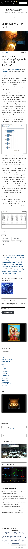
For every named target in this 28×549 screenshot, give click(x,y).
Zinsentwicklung (5, 273)
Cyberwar (5, 370)
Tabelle (19, 270)
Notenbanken (15, 268)
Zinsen (19, 271)
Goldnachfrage (19, 262)
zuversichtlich (13, 273)
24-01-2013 (6, 257)
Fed (8, 259)
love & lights (4, 378)
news (6, 52)
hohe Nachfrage (18, 264)
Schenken (22, 3)
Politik (20, 268)
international (4, 266)
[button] (14, 139)
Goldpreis (3, 264)
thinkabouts (4, 363)
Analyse (12, 257)
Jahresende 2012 (12, 266)
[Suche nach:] (14, 435)
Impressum (4, 385)
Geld (17, 259)
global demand (5, 261)
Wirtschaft (5, 371)
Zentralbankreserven (12, 271)
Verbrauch (3, 271)
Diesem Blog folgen (8, 312)
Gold (2, 52)
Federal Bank (12, 259)
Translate (12, 429)
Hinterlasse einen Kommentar (19, 255)
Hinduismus (4, 380)
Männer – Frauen (5, 361)
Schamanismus (5, 382)
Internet (5, 373)
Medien (5, 377)
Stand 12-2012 (10, 270)
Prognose (3, 270)
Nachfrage (3, 268)
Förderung (4, 259)
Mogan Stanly (20, 266)
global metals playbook (15, 261)
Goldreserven (10, 264)
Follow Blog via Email (8, 300)
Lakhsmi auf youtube (6, 384)
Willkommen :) (5, 358)
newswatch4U (14, 10)
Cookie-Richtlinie (15, 543)
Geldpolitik (22, 259)
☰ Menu (14, 18)
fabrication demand (19, 257)
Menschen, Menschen (6, 359)
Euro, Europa (6, 375)
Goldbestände (11, 262)
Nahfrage (9, 268)
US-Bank (24, 270)
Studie (15, 270)
